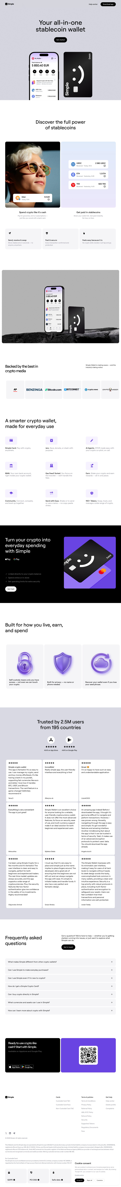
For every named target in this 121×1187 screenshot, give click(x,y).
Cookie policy (79, 1175)
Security (84, 1120)
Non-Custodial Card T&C (65, 1108)
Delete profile (111, 1105)
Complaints (110, 1108)
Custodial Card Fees (63, 1105)
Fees (83, 1131)
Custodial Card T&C (63, 1101)
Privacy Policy (86, 1105)
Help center (93, 4)
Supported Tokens (88, 1124)
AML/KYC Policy (87, 1112)
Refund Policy (86, 1116)
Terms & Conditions (88, 1101)
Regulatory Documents (89, 1127)
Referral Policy (86, 1108)
